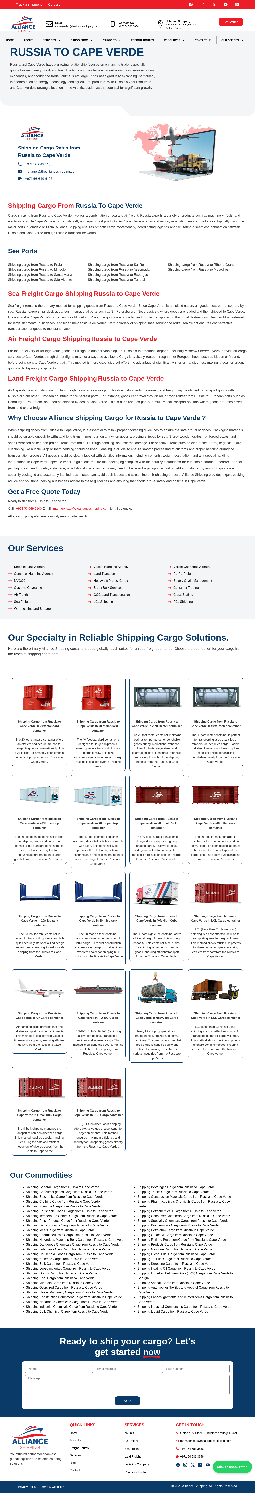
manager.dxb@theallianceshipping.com (76, 26)
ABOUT (28, 40)
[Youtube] (226, 4)
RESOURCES (172, 40)
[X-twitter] (214, 4)
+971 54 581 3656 (129, 26)
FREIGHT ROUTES (142, 40)
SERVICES (49, 40)
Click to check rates (232, 1467)
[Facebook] (191, 4)
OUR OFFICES (230, 40)
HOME (10, 40)
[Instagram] (202, 4)
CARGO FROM (79, 40)
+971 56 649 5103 (29, 508)
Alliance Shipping (178, 21)
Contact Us (126, 22)
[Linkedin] (237, 4)
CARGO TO (110, 40)
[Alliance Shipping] (160, 24)
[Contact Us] (112, 24)
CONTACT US (203, 40)
